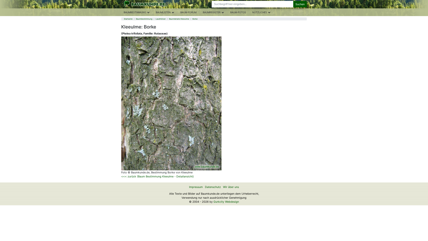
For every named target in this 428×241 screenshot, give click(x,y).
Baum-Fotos (238, 12)
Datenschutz (213, 187)
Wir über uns (231, 187)
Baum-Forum (188, 12)
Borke (195, 19)
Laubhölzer (161, 19)
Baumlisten (163, 12)
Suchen (300, 4)
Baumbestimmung (135, 12)
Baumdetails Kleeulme (179, 19)
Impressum (196, 187)
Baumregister (212, 12)
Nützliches (259, 12)
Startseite (128, 19)
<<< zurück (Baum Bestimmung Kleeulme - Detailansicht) (157, 176)
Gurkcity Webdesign (226, 201)
